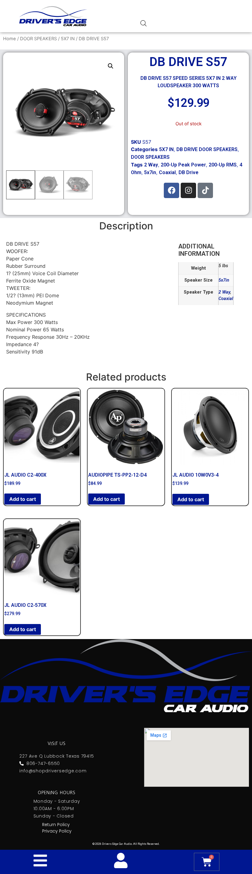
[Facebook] (171, 190)
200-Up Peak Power (183, 165)
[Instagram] (188, 190)
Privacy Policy (57, 831)
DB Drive (189, 172)
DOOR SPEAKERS (38, 38)
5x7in (150, 172)
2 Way (151, 165)
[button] (110, 66)
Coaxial (167, 172)
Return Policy (56, 824)
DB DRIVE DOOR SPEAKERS (207, 149)
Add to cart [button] (22, 499)
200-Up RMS (223, 165)
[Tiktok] (205, 190)
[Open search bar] (143, 23)
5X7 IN (68, 38)
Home (9, 38)
